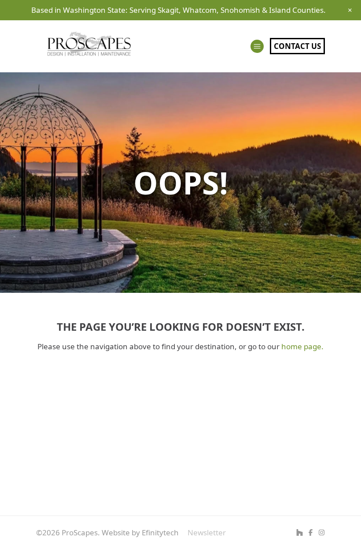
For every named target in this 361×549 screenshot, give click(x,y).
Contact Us (297, 46)
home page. (302, 346)
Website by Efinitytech (140, 532)
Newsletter (207, 532)
